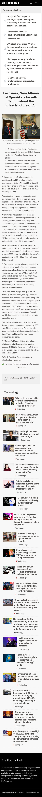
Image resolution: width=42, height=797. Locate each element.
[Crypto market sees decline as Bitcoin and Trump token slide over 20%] (9, 679)
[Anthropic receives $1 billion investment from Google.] (10, 435)
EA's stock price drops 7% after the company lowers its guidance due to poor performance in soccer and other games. (22, 49)
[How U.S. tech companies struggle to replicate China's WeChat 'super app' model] (9, 662)
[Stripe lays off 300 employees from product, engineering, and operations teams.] (9, 572)
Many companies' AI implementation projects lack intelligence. (21, 81)
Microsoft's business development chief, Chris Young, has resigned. (23, 35)
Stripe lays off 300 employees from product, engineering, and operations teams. (26, 571)
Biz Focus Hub (10, 2)
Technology (21, 409)
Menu (34, 2)
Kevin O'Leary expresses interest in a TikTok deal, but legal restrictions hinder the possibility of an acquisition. (26, 519)
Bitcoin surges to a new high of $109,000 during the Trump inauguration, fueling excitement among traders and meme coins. (26, 736)
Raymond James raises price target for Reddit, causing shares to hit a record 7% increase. (26, 587)
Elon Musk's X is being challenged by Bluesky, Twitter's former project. (28, 502)
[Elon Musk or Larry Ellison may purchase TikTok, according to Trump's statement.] (9, 556)
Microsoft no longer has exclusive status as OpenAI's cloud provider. (28, 537)
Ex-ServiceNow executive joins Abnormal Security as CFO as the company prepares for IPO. (27, 468)
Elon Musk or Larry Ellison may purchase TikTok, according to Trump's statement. (26, 554)
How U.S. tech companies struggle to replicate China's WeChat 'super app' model (27, 660)
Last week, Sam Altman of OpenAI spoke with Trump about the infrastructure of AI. (27, 419)
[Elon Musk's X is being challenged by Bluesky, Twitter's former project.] (9, 503)
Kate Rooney (14, 378)
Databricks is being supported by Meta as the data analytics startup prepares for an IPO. (27, 485)
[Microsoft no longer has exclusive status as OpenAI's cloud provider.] (9, 539)
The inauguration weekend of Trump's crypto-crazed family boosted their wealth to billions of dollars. (25, 717)
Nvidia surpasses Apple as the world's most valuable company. (28, 642)
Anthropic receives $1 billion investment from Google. (29, 434)
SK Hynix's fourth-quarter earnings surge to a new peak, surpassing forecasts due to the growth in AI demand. (21, 21)
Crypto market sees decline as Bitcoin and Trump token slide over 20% (28, 678)
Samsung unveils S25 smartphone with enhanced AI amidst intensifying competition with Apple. (26, 450)
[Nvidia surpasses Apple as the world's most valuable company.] (10, 644)
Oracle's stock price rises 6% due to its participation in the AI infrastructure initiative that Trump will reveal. (26, 605)
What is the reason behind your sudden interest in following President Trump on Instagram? (27, 402)
